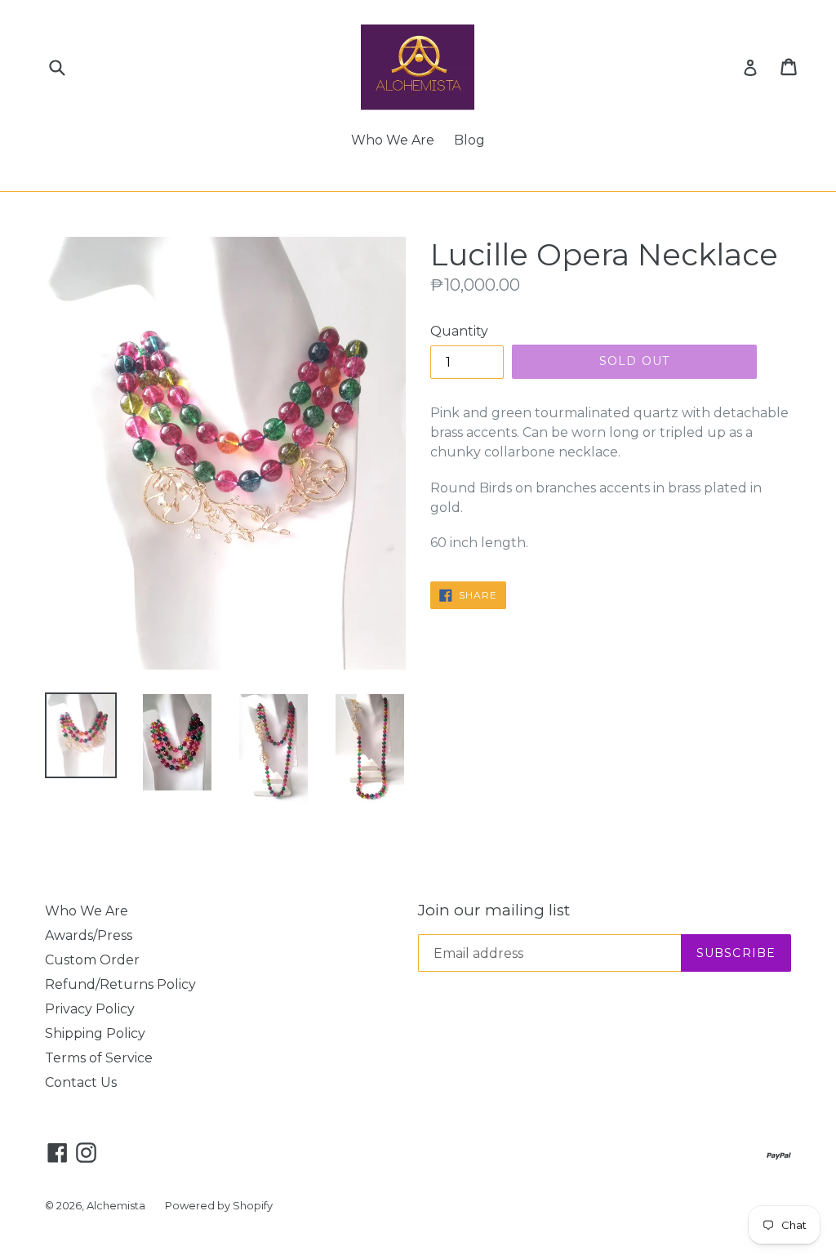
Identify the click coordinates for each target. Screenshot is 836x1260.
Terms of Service (99, 1058)
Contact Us (81, 1082)
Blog (469, 140)
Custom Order (92, 960)
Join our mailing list (494, 910)
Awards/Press (88, 935)
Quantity (459, 331)
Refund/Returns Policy (120, 984)
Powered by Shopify (219, 1205)
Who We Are (392, 140)
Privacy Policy (90, 1009)
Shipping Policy (95, 1033)
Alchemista (116, 1205)
